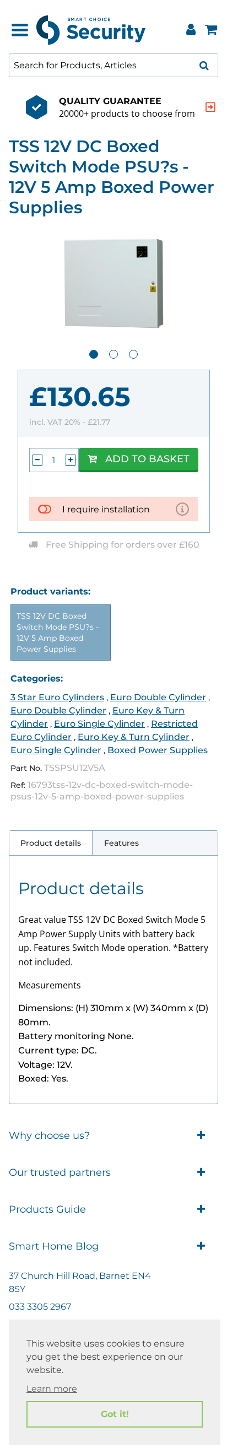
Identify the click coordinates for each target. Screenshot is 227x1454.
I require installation (106, 509)
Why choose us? (49, 1135)
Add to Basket (147, 459)
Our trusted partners (60, 1172)
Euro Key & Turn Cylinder (134, 737)
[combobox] (113, 65)
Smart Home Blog (54, 1246)
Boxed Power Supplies (157, 750)
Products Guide (47, 1209)
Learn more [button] (51, 1388)
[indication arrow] (210, 107)
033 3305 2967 (40, 1306)
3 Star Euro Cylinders (57, 697)
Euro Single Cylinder (99, 723)
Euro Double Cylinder (158, 697)
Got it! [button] (115, 1414)
